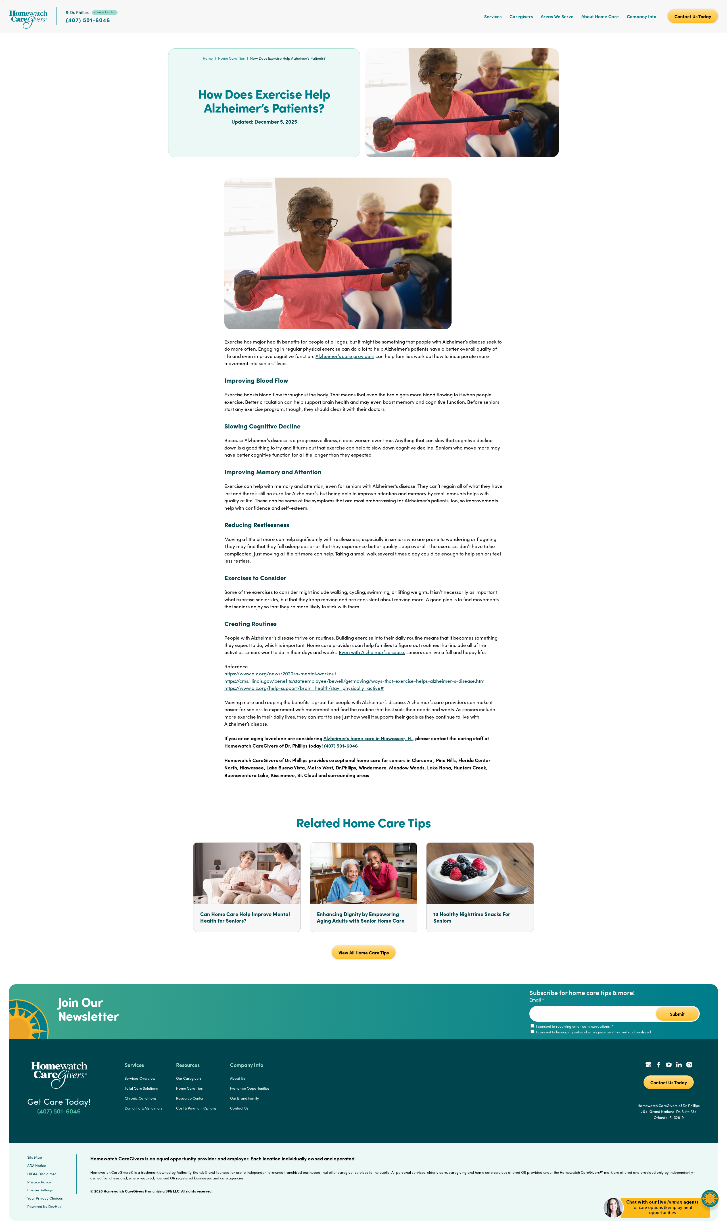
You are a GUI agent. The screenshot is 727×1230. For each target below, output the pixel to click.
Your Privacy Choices (45, 1198)
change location (104, 12)
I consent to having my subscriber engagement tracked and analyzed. (593, 1032)
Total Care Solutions (141, 1088)
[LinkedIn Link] (679, 1065)
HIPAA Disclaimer (41, 1173)
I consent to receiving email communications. (574, 1026)
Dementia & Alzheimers (143, 1108)
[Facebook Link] (658, 1065)
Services (493, 16)
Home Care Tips (231, 58)
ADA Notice (36, 1165)
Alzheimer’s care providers (345, 356)
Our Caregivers (189, 1078)
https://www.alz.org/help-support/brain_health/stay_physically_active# (304, 688)
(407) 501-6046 (88, 19)
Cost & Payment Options (196, 1108)
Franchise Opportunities (250, 1088)
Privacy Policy (39, 1182)
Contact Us (239, 1108)
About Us (237, 1078)
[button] (661, 1221)
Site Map (34, 1157)
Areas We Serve (557, 16)
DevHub (55, 1206)
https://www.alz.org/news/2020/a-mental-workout (280, 673)
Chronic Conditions (140, 1098)
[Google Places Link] (648, 1065)
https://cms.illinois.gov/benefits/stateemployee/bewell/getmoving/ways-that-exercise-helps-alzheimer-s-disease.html (355, 681)
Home (208, 58)
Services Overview (140, 1078)
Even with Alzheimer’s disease (371, 652)
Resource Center (190, 1098)
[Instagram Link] (689, 1065)
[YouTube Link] (669, 1065)
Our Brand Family (244, 1098)
